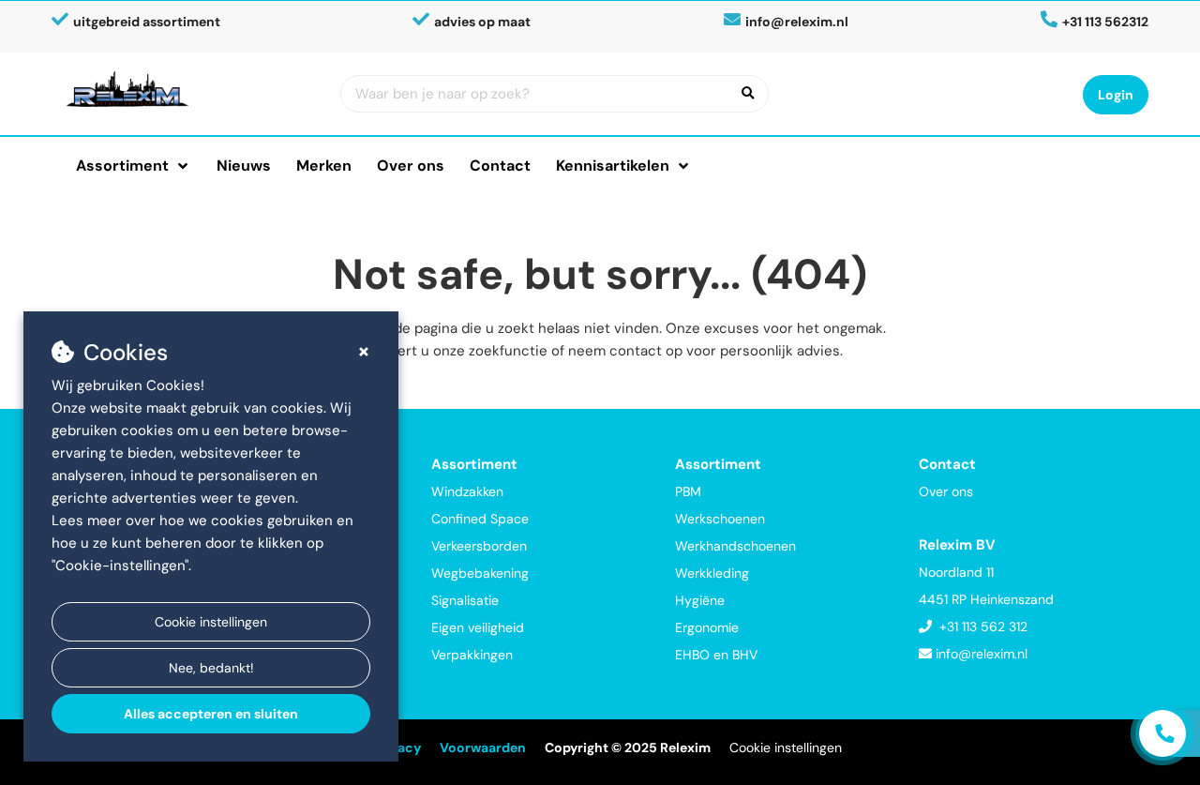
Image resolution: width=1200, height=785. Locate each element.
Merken (324, 165)
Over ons (410, 165)
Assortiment (122, 165)
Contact (500, 165)
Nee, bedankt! (211, 667)
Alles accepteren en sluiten (211, 713)
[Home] (189, 89)
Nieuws (244, 165)
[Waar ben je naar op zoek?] (748, 94)
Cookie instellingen (211, 621)
